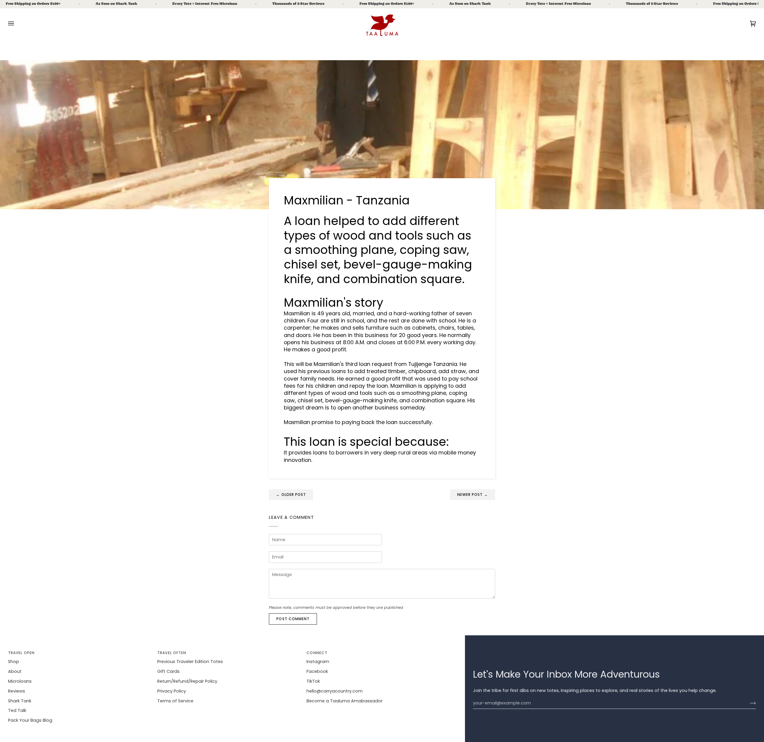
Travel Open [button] (21, 652)
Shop (13, 662)
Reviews (16, 691)
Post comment (292, 618)
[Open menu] (17, 23)
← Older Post (291, 494)
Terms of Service (175, 701)
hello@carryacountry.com (334, 691)
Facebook (317, 671)
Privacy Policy (171, 691)
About (14, 671)
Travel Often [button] (171, 652)
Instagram (317, 662)
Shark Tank (19, 701)
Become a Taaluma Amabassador (344, 701)
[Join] (748, 703)
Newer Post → (472, 494)
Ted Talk (17, 710)
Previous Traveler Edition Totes (190, 662)
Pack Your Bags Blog (30, 720)
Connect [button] (316, 652)
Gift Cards (168, 671)
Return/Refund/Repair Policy (187, 681)
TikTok (313, 681)
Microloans (20, 681)
